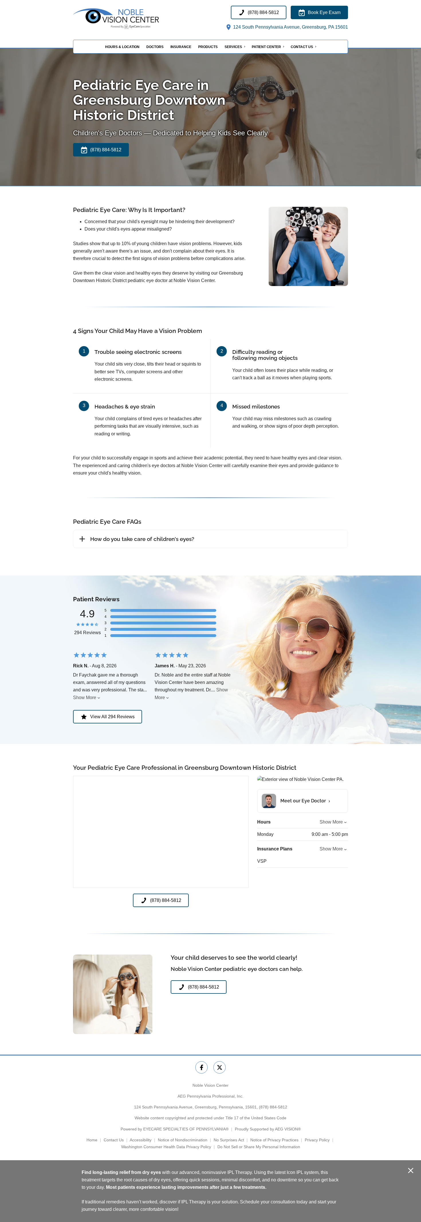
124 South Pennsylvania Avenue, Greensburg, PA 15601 (290, 27)
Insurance (180, 47)
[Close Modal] (410, 1171)
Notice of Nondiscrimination (182, 1140)
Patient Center (266, 47)
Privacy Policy (317, 1140)
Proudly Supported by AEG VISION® (268, 1129)
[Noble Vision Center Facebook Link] (201, 1067)
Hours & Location (122, 47)
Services (233, 47)
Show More (84, 697)
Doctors (155, 47)
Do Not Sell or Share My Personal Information (258, 1146)
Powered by (175, 1129)
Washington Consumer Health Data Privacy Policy (166, 1146)
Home (91, 1140)
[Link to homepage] (130, 18)
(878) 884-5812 (273, 1107)
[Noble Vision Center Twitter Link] (219, 1067)
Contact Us (302, 47)
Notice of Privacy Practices (274, 1140)
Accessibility (141, 1140)
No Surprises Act (229, 1140)
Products (208, 47)
